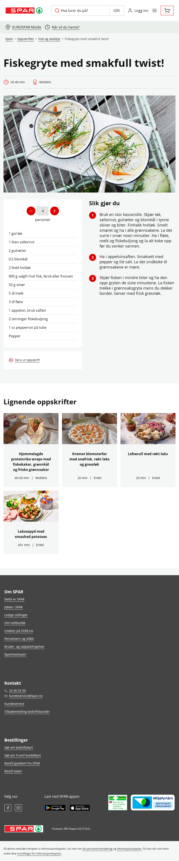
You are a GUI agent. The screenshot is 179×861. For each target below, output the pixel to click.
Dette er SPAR (14, 599)
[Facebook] (7, 807)
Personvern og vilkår (19, 638)
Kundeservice (14, 704)
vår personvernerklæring (97, 848)
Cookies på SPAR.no (18, 631)
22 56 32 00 (17, 690)
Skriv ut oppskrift (27, 360)
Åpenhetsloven (15, 654)
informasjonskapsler (129, 848)
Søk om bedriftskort (18, 747)
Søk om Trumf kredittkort (22, 755)
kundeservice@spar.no (26, 696)
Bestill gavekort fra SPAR (22, 763)
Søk (116, 10)
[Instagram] (18, 807)
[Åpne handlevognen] (167, 10)
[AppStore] (79, 807)
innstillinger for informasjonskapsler (39, 853)
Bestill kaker (13, 771)
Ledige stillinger (16, 615)
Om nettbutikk (14, 623)
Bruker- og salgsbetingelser (24, 646)
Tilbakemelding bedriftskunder (27, 711)
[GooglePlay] (55, 807)
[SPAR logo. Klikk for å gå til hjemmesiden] (24, 10)
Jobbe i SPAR (13, 607)
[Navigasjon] (154, 10)
